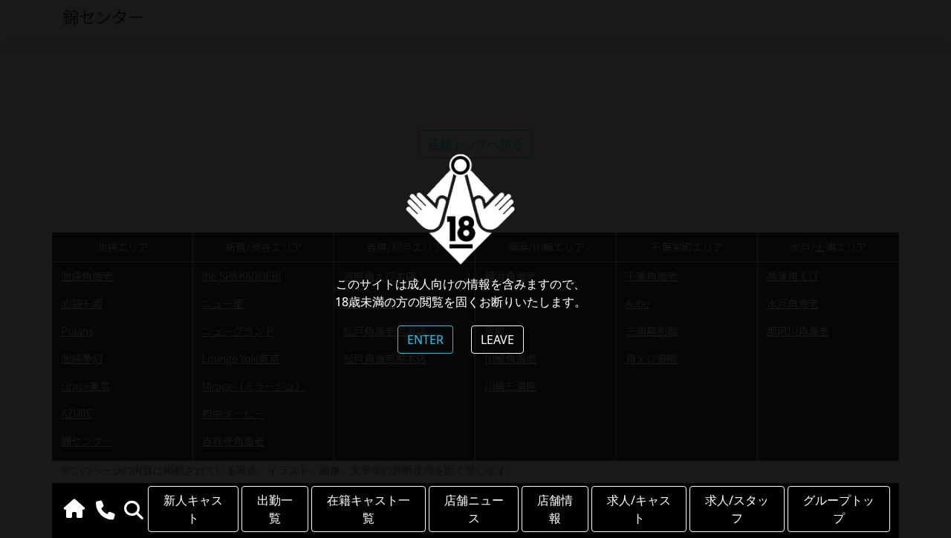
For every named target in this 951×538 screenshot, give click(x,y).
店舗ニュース (474, 509)
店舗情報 (555, 509)
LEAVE (497, 339)
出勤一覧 (275, 509)
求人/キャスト (639, 509)
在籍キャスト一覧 (368, 509)
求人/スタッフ (737, 509)
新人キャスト (193, 509)
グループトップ (838, 509)
